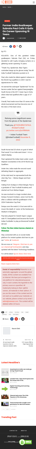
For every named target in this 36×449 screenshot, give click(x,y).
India (10, 314)
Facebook (15, 240)
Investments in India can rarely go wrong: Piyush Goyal (21, 370)
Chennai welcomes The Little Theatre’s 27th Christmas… (19, 396)
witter (7, 240)
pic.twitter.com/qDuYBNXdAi (18, 130)
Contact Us (13, 430)
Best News (17, 312)
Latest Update (16, 314)
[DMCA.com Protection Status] (25, 442)
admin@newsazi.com (10, 301)
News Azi (16, 442)
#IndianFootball (18, 128)
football (26, 312)
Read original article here (10, 264)
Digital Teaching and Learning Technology (19, 386)
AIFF (6, 312)
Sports (7, 21)
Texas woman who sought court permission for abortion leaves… (20, 403)
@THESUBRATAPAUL (22, 125)
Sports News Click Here (22, 254)
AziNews (11, 312)
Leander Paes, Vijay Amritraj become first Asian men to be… (22, 379)
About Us (24, 430)
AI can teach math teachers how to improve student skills (10, 344)
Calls (22, 312)
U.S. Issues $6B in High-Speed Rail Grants (27, 344)
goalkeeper (4, 314)
